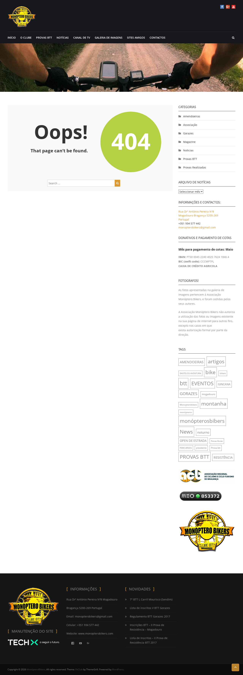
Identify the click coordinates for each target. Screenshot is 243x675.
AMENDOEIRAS (192, 362)
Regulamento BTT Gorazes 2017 (150, 616)
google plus (228, 7)
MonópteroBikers (36, 669)
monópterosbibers (202, 420)
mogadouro (208, 394)
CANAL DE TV (81, 37)
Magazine (189, 142)
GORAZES (188, 393)
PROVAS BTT (44, 37)
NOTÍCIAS (63, 37)
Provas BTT (190, 159)
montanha (213, 403)
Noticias (188, 150)
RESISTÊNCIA (223, 457)
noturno (203, 432)
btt (183, 383)
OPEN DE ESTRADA (193, 441)
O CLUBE (26, 37)
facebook (222, 7)
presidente (201, 448)
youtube (233, 7)
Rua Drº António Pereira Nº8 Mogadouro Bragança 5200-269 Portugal (198, 215)
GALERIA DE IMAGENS (108, 37)
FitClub (79, 669)
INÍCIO (12, 37)
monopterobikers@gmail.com (197, 227)
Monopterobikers (188, 404)
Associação (190, 125)
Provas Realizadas (194, 167)
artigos (216, 361)
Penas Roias (217, 441)
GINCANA (224, 384)
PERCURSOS (186, 448)
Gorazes (188, 133)
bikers (223, 373)
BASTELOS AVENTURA (190, 373)
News (186, 431)
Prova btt (215, 447)
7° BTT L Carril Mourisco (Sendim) (151, 599)
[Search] (117, 183)
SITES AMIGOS (136, 37)
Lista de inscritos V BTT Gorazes (150, 608)
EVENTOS (202, 383)
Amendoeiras (191, 116)
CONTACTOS (157, 37)
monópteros (186, 412)
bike (210, 372)
